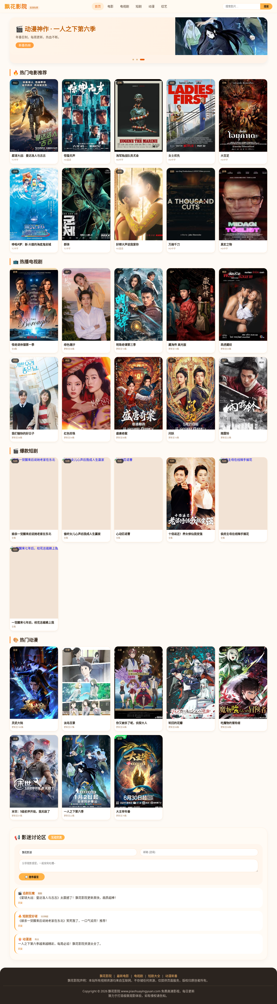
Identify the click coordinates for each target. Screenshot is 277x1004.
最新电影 (123, 976)
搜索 (266, 6)
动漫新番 (171, 976)
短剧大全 (154, 976)
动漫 (151, 6)
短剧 (139, 6)
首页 (98, 6)
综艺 (164, 6)
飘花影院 (106, 976)
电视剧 (124, 6)
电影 (110, 6)
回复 (20, 903)
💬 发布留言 (32, 877)
